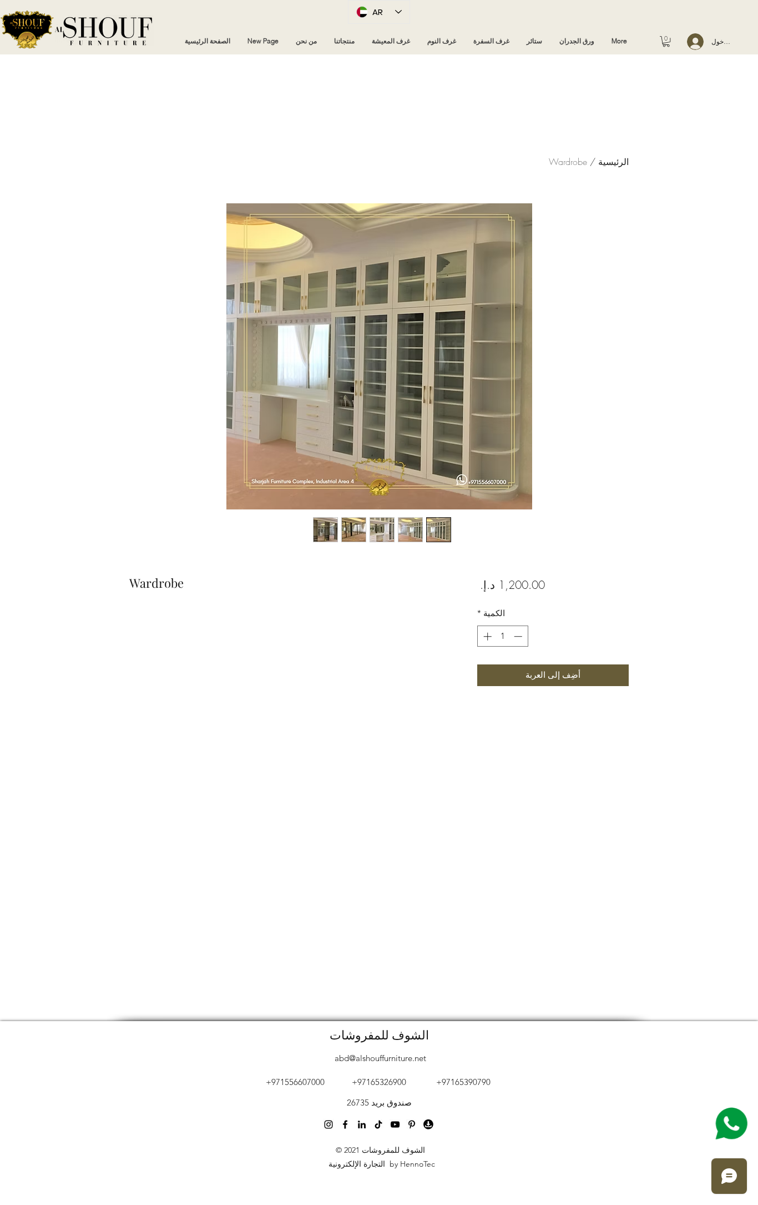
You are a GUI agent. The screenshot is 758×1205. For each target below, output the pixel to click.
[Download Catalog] (428, 1124)
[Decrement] (519, 636)
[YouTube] (361, 1124)
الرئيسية (613, 162)
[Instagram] (328, 1124)
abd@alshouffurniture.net (380, 1058)
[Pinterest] (378, 1124)
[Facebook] (345, 1124)
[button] (666, 41)
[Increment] (486, 636)
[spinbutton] (502, 636)
